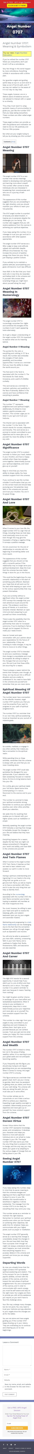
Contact (10, 1448)
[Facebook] (3, 1444)
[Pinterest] (11, 1444)
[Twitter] (15, 1444)
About (5, 1448)
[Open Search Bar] (26, 11)
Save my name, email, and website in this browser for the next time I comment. (18, 1386)
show (13, 142)
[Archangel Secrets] (7, 11)
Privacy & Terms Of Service (23, 1448)
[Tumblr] (7, 1444)
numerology (20, 894)
